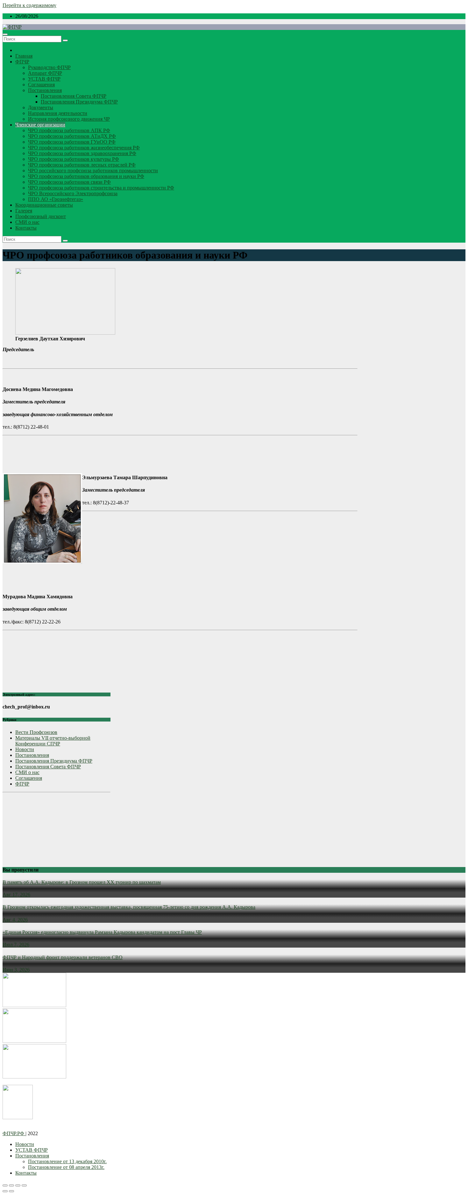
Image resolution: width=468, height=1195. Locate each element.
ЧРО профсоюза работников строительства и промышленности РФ (101, 187)
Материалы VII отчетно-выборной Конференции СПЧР (52, 740)
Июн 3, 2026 (16, 969)
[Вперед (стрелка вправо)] (11, 1191)
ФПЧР (22, 61)
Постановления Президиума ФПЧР (79, 101)
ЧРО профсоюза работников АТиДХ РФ (72, 136)
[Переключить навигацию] (5, 34)
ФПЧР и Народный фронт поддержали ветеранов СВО (63, 957)
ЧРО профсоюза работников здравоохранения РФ (82, 153)
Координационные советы (44, 205)
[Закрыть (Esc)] (5, 1185)
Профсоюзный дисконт (40, 216)
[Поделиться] (11, 1185)
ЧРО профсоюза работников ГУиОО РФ (72, 142)
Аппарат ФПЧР (45, 73)
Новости (24, 749)
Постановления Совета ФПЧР (73, 96)
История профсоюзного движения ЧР (69, 119)
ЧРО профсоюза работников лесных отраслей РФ (82, 164)
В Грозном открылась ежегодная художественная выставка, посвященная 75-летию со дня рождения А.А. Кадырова (129, 907)
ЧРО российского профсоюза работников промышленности (93, 170)
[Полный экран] (17, 1185)
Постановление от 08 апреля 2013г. (66, 1167)
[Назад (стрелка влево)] (5, 1191)
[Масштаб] (24, 1185)
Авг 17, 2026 (16, 894)
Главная (23, 56)
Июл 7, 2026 (16, 944)
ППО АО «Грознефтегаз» (55, 199)
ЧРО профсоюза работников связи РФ (69, 182)
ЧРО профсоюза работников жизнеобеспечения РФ (84, 147)
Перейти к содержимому (29, 5)
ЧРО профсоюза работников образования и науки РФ (86, 176)
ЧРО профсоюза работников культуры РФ (73, 159)
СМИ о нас (27, 222)
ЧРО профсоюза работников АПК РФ (69, 130)
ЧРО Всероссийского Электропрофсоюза (72, 193)
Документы (40, 107)
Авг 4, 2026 (15, 919)
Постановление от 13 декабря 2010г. (67, 1161)
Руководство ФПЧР (49, 67)
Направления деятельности (57, 113)
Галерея (23, 210)
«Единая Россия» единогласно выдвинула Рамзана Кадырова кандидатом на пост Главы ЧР (102, 932)
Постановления (45, 90)
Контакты (26, 228)
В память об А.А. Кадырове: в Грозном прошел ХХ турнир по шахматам (82, 882)
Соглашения (41, 84)
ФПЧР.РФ (14, 1133)
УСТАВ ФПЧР (44, 79)
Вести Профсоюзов (36, 732)
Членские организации (40, 124)
